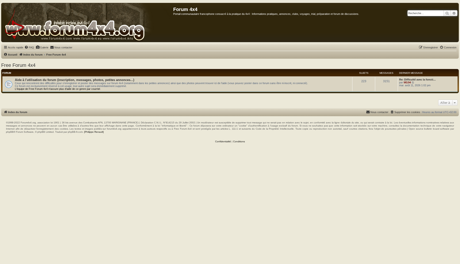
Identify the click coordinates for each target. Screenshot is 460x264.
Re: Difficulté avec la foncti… (417, 79)
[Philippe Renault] (94, 132)
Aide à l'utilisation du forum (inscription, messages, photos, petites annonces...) (74, 80)
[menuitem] (29, 47)
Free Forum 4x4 (18, 65)
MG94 (407, 82)
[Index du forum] (87, 22)
